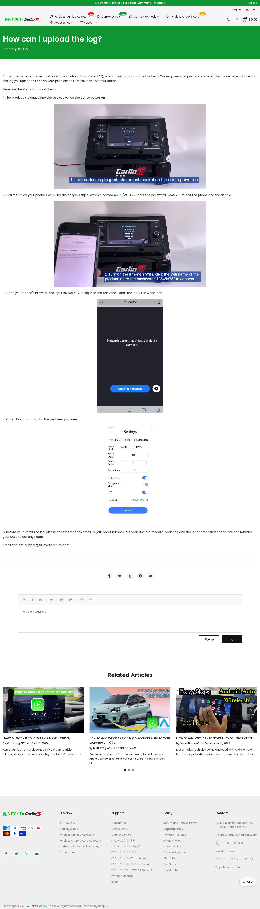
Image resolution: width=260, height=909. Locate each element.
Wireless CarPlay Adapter (73, 16)
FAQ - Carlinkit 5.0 (123, 841)
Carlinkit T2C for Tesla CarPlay (79, 846)
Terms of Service (174, 835)
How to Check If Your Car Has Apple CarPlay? (37, 738)
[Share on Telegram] (140, 576)
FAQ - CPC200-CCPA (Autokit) (131, 870)
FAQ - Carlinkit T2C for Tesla (130, 864)
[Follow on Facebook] (6, 854)
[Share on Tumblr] (130, 576)
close (8, 3)
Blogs (114, 882)
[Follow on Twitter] (16, 854)
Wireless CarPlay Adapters (76, 835)
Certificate (170, 870)
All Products (67, 823)
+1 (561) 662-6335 (232, 843)
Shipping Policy (173, 829)
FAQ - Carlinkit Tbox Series (128, 858)
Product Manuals (122, 876)
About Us (169, 858)
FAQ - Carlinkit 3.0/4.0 (125, 846)
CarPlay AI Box (113, 16)
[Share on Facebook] (109, 576)
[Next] (250, 710)
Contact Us (118, 823)
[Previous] (9, 710)
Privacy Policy (172, 841)
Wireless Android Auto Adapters (80, 841)
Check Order (119, 829)
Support (89, 23)
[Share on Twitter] (119, 576)
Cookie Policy (172, 846)
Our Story (169, 864)
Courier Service (121, 835)
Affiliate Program (174, 852)
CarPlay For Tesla (145, 16)
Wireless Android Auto (187, 16)
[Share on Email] (150, 576)
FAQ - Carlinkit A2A (123, 852)
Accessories (62, 23)
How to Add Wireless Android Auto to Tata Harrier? (215, 738)
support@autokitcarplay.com (237, 835)
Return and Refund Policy (180, 823)
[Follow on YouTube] (37, 854)
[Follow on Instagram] (26, 854)
